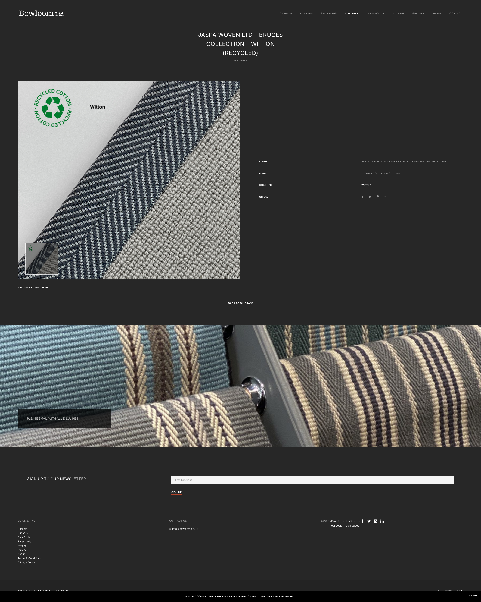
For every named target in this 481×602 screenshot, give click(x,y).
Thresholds (375, 13)
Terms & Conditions (29, 558)
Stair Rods (329, 13)
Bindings (351, 13)
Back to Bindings (240, 303)
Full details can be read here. (272, 596)
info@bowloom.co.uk (185, 529)
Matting (398, 13)
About (436, 13)
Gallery (418, 13)
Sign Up (176, 492)
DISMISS (473, 596)
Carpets (286, 13)
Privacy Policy (26, 562)
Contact (455, 13)
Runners (306, 13)
